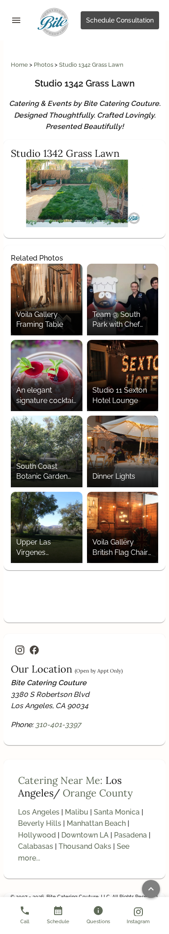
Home (20, 64)
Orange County (98, 793)
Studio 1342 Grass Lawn (91, 64)
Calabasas (35, 846)
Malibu (76, 812)
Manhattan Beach (96, 823)
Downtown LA (85, 835)
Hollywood (37, 835)
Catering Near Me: (60, 780)
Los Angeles (38, 812)
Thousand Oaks (85, 846)
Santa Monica (117, 812)
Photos (44, 64)
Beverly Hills (39, 823)
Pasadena (130, 835)
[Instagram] (20, 650)
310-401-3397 (58, 724)
